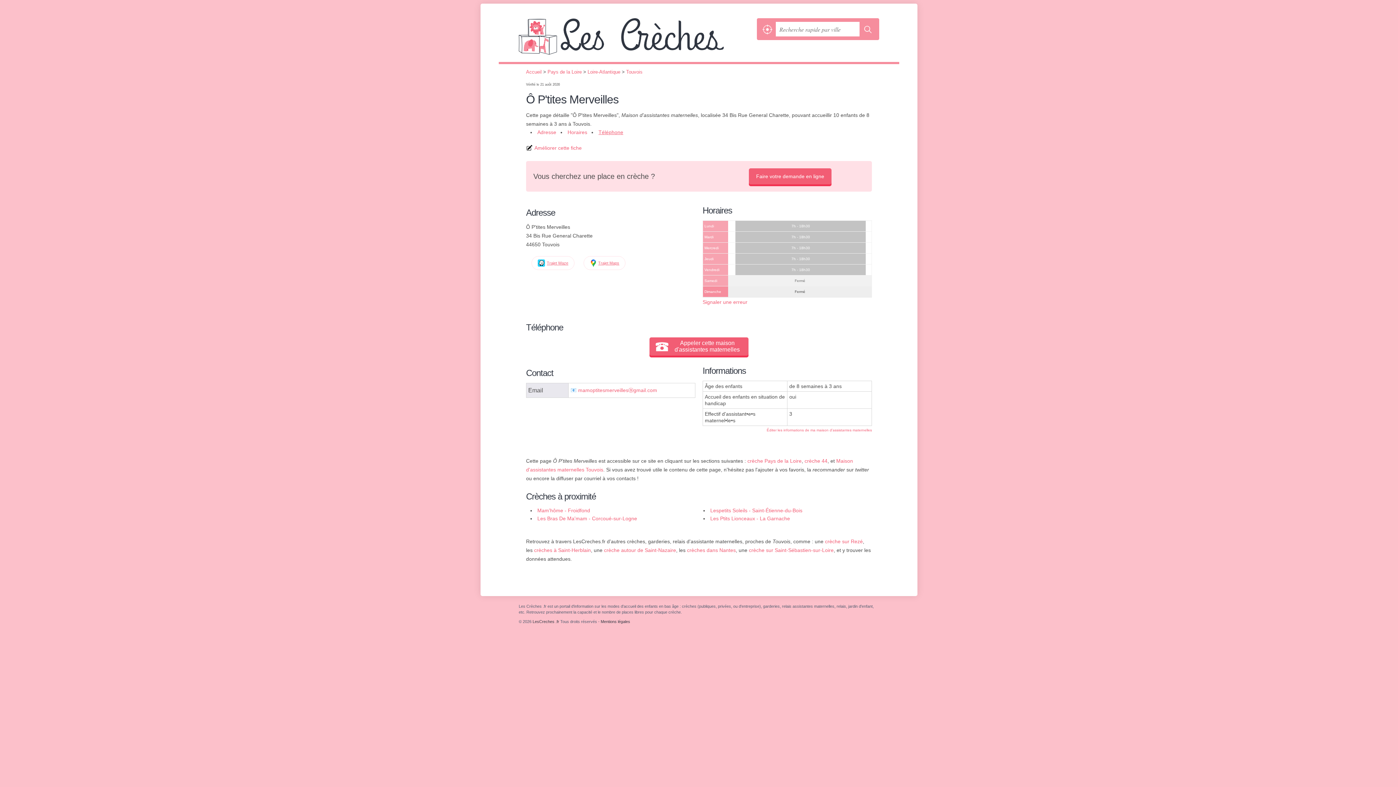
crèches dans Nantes (711, 550)
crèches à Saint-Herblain (562, 550)
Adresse (546, 132)
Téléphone (611, 132)
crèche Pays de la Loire (774, 461)
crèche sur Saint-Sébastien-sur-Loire (791, 550)
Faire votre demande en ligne (790, 176)
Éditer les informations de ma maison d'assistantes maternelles (819, 430)
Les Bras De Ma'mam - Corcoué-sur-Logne (587, 518)
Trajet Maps (608, 263)
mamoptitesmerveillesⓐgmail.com (617, 390)
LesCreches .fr (636, 40)
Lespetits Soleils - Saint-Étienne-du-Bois (756, 510)
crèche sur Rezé (844, 541)
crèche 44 (816, 461)
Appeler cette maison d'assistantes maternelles (707, 346)
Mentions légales (615, 621)
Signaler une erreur (725, 302)
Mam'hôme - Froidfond (563, 510)
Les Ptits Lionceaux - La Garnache (750, 518)
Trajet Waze (557, 263)
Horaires (577, 132)
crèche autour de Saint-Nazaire (640, 550)
